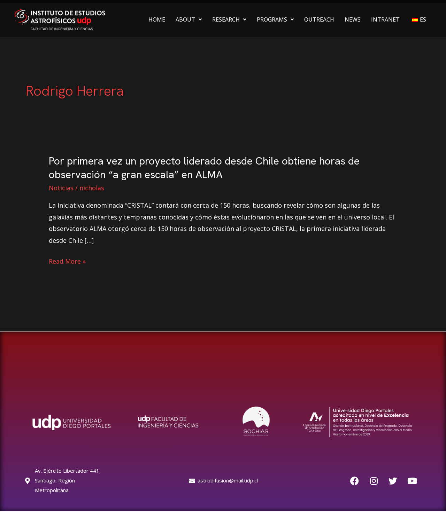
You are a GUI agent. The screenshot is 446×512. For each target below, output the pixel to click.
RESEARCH (226, 19)
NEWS (353, 19)
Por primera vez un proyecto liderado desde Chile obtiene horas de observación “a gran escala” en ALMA (204, 167)
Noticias (61, 188)
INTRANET (385, 19)
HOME (156, 19)
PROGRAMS (272, 19)
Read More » (67, 261)
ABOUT (185, 19)
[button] (188, 19)
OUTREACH (319, 19)
